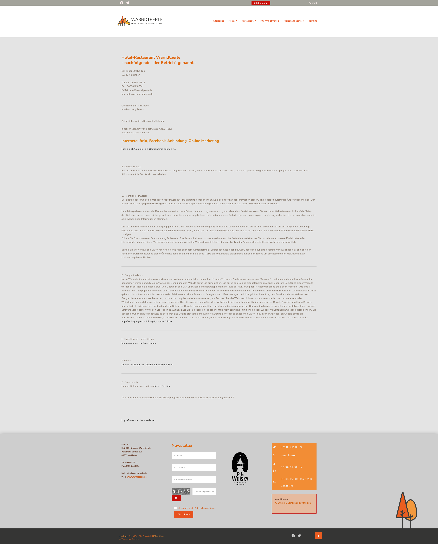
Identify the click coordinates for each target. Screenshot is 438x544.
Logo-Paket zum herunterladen (138, 420)
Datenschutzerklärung (205, 508)
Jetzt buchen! (261, 3)
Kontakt (313, 3)
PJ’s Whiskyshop (269, 20)
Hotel (231, 20)
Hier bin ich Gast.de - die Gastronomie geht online (148, 149)
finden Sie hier (162, 386)
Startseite (218, 20)
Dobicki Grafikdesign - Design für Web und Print (147, 364)
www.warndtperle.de (137, 477)
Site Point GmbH (146, 536)
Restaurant (247, 20)
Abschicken (184, 514)
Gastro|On (132, 536)
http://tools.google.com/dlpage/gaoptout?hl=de (146, 321)
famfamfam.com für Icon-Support (139, 343)
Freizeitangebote (292, 20)
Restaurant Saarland (130, 539)
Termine (313, 20)
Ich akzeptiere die (196, 508)
